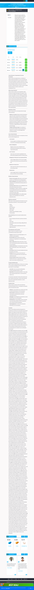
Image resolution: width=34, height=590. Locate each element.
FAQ (18, 579)
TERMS (21, 579)
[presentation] (22, 536)
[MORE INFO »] (10, 544)
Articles (16, 579)
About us (12, 579)
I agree (31, 588)
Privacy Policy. (8, 588)
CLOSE (33, 583)
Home (9, 579)
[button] (15, 7)
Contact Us (25, 579)
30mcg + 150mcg (10, 52)
